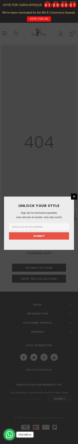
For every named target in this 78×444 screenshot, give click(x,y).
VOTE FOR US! (39, 18)
